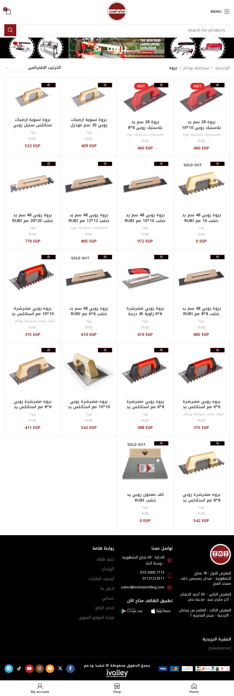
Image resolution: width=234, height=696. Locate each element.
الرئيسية (222, 68)
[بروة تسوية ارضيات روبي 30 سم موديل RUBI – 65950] (89, 97)
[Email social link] (50, 668)
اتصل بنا (107, 588)
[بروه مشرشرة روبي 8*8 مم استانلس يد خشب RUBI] (201, 464)
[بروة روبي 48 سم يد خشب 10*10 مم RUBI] (145, 185)
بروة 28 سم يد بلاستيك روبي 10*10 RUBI (201, 127)
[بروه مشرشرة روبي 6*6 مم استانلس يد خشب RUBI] (32, 371)
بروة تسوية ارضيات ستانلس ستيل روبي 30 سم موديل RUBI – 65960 (32, 128)
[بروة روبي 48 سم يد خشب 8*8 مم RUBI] (201, 278)
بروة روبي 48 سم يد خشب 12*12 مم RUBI (88, 218)
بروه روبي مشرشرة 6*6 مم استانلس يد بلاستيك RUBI (201, 407)
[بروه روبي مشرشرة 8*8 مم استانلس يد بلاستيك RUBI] (145, 371)
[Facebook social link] (70, 668)
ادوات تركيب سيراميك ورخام (35, 321)
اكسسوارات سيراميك (205, 134)
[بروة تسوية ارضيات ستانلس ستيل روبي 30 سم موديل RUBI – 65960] (32, 97)
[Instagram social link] (39, 668)
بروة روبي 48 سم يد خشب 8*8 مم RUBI (201, 311)
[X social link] (60, 668)
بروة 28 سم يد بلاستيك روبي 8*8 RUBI (145, 127)
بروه (186, 134)
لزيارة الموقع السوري (96, 617)
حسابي (108, 598)
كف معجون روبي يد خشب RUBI (145, 497)
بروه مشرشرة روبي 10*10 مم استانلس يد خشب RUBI (89, 407)
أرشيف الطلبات (101, 579)
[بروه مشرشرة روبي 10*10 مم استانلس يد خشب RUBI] (89, 371)
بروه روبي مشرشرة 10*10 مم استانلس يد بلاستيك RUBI (32, 314)
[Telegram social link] (9, 668)
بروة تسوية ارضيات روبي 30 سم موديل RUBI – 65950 (88, 125)
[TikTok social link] (19, 668)
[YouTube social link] (29, 668)
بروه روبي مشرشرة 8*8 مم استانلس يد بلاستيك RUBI (145, 407)
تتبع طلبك (105, 559)
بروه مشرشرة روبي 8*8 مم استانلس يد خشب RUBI (201, 500)
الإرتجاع (108, 569)
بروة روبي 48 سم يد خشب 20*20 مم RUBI (32, 218)
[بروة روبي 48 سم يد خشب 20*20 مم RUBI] (32, 185)
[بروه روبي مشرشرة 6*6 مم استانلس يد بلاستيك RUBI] (201, 371)
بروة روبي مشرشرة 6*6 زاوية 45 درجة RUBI (145, 314)
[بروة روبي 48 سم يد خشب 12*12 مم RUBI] (89, 185)
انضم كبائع (104, 608)
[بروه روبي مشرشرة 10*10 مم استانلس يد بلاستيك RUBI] (32, 278)
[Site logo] (117, 11)
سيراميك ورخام (196, 68)
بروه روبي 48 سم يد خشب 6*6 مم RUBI (88, 311)
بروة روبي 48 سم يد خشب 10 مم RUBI (201, 218)
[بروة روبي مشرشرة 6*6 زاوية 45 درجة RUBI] (145, 278)
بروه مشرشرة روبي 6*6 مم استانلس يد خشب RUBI (32, 407)
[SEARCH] (10, 30)
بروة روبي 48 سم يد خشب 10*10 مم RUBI (145, 218)
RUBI (201, 141)
